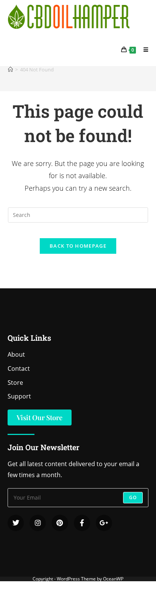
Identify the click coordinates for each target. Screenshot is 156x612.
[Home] (10, 69)
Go (133, 497)
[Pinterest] (59, 523)
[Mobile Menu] (143, 49)
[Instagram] (38, 523)
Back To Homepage (78, 245)
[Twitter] (16, 523)
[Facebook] (82, 523)
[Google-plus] (104, 523)
